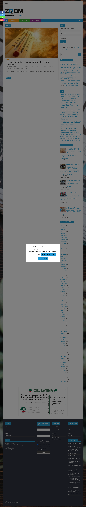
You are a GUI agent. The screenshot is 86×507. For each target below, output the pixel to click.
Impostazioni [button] (48, 254)
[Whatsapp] (2, 17)
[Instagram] (2, 20)
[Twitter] (2, 14)
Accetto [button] (43, 258)
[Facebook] (2, 12)
